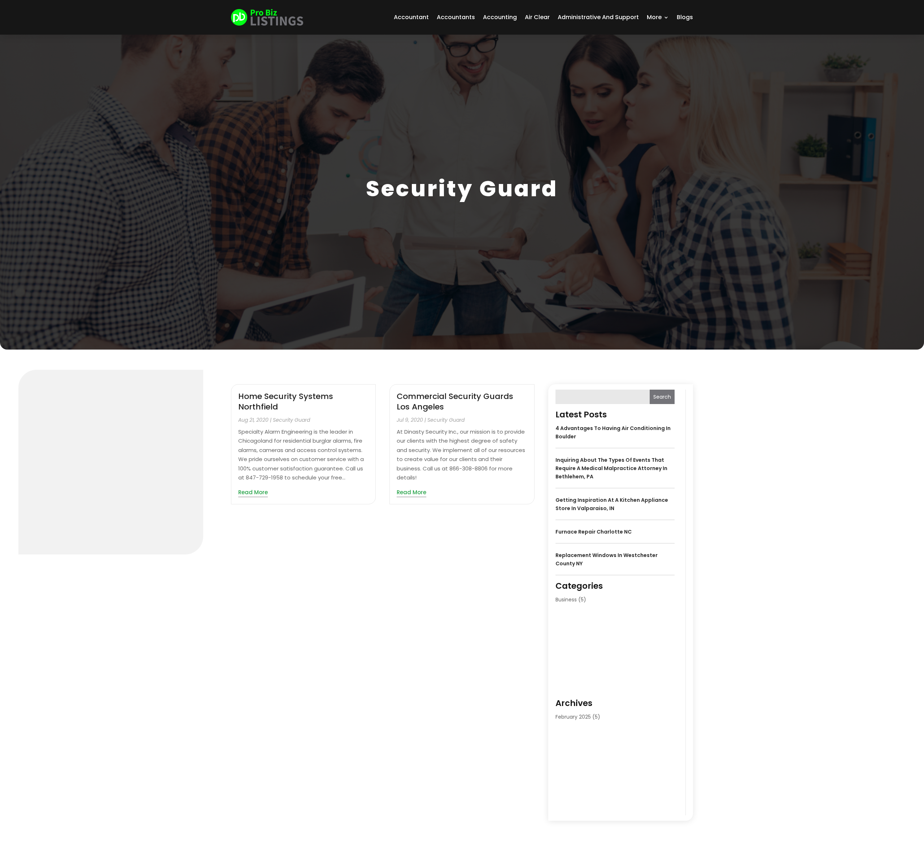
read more (253, 492)
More (654, 17)
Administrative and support (598, 17)
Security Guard (291, 420)
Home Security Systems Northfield (285, 401)
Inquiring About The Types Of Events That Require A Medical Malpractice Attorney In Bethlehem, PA (611, 468)
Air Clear (537, 17)
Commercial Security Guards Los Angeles (455, 401)
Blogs (685, 17)
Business (566, 599)
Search (662, 396)
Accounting (500, 17)
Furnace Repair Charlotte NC (593, 531)
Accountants (456, 17)
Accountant (411, 17)
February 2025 (573, 716)
